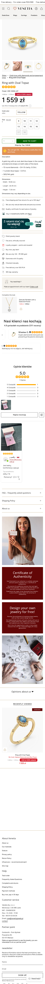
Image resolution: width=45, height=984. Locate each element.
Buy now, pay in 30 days (10, 894)
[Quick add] (5, 749)
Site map (5, 866)
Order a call (34, 287)
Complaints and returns (10, 883)
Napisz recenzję (19, 415)
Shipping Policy (8, 500)
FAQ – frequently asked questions (16, 493)
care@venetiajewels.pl (15, 918)
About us (6, 508)
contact (5, 921)
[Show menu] (3, 8)
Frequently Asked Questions (12, 879)
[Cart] (41, 8)
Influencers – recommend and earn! (14, 862)
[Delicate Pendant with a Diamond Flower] (9, 305)
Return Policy (6, 858)
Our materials (6, 847)
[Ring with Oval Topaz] (22, 730)
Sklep (4, 75)
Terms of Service (6, 980)
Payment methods (8, 891)
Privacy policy (7, 854)
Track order (6, 875)
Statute (4, 850)
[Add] (21, 309)
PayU (30, 214)
